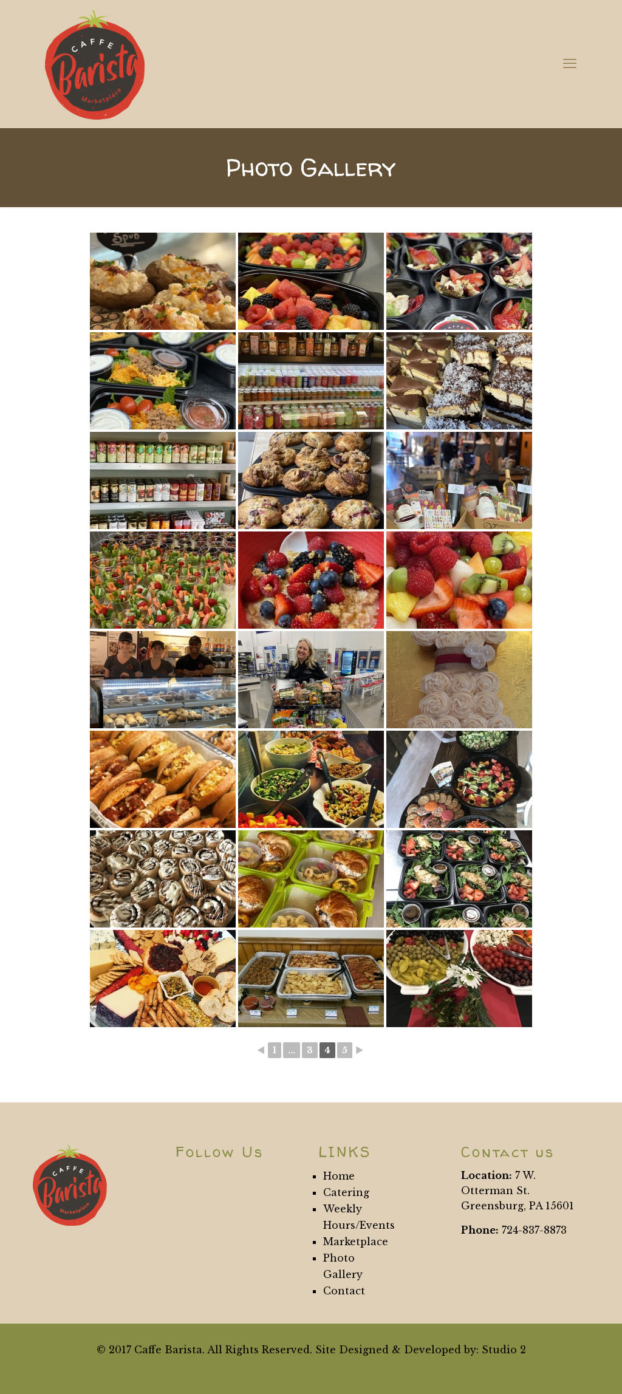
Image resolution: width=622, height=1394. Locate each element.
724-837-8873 (534, 1230)
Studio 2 (504, 1350)
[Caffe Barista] (95, 64)
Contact (344, 1291)
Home (339, 1176)
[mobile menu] (569, 63)
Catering (346, 1192)
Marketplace (355, 1241)
